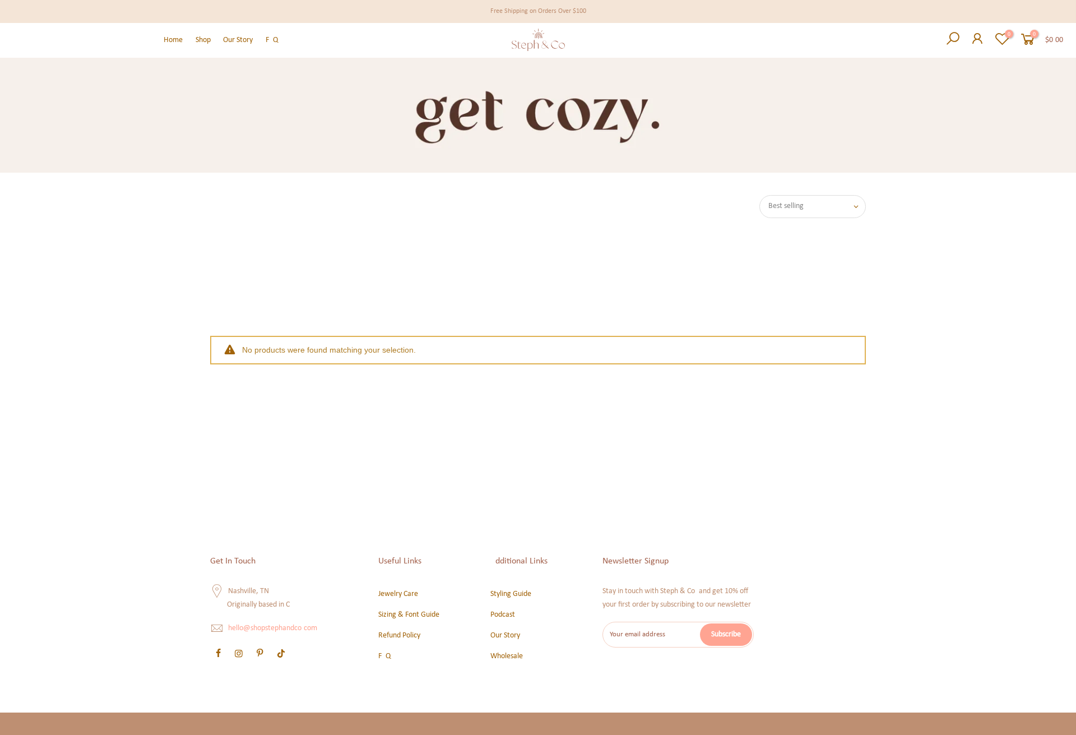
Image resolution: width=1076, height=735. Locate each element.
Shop (203, 40)
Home (173, 40)
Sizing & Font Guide (408, 615)
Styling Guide (510, 594)
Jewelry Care (398, 594)
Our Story (238, 40)
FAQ (272, 40)
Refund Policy (399, 635)
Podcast (502, 615)
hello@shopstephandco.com (272, 629)
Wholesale (506, 656)
